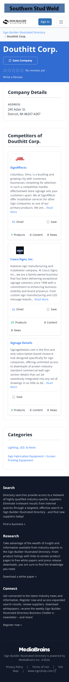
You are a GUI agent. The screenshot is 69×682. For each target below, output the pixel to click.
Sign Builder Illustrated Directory (24, 32)
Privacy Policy (14, 667)
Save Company (22, 60)
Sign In (45, 21)
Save (54, 222)
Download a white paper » (20, 576)
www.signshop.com (40, 671)
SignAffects (18, 167)
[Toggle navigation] (61, 22)
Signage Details (21, 343)
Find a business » (14, 524)
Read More (41, 299)
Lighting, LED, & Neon (22, 447)
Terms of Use (40, 667)
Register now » (12, 625)
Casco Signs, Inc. (21, 259)
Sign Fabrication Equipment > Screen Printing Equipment (31, 458)
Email (20, 222)
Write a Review (13, 77)
